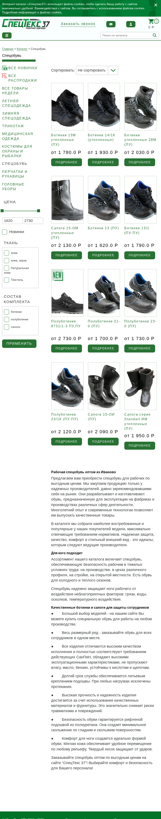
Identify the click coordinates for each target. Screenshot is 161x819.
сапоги (15, 327)
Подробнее (67, 162)
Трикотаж (13, 126)
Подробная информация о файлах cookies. (32, 12)
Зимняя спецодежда (16, 116)
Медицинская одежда (17, 136)
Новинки (16, 232)
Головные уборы (13, 187)
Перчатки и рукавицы (15, 174)
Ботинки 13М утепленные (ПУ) (63, 139)
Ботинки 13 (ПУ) (103, 228)
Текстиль (17, 279)
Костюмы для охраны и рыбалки (17, 151)
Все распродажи (22, 78)
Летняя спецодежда (16, 103)
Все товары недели (15, 91)
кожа (14, 252)
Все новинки (23, 68)
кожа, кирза (19, 260)
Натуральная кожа (16, 270)
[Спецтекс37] (26, 24)
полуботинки (19, 319)
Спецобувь (14, 164)
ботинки (16, 311)
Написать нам (111, 24)
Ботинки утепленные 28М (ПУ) (140, 139)
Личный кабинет (130, 24)
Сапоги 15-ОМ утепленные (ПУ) (64, 232)
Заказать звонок (78, 24)
